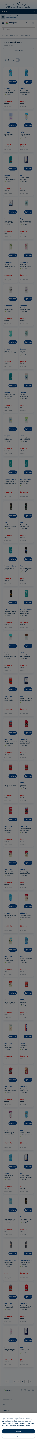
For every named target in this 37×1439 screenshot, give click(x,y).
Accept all (18, 1431)
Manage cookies (18, 1436)
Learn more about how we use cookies (18, 1425)
